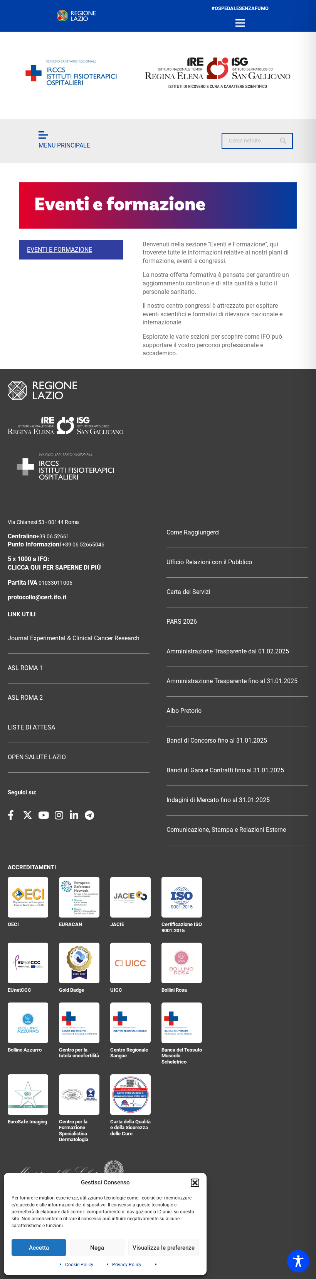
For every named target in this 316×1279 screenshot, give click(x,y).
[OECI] (28, 897)
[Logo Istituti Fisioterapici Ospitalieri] (158, 425)
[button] (195, 1183)
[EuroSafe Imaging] (28, 1094)
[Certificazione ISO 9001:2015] (181, 897)
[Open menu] (240, 23)
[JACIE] (130, 897)
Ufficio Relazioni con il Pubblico (209, 562)
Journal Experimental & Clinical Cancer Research (74, 638)
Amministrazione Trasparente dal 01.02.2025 (227, 651)
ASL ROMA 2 (25, 697)
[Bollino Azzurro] (28, 1023)
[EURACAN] (79, 897)
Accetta (39, 1247)
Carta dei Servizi (188, 592)
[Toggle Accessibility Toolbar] (298, 1261)
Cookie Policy (79, 1264)
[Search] (283, 141)
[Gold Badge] (79, 963)
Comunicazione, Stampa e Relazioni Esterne (226, 829)
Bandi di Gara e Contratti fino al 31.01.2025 (225, 770)
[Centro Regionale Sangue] (130, 1023)
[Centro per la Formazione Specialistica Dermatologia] (79, 1094)
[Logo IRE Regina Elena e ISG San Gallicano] (158, 72)
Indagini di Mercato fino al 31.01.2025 (218, 800)
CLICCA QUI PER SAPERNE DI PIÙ (54, 567)
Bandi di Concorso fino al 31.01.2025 (216, 740)
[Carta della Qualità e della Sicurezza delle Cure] (130, 1094)
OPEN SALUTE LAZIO (37, 757)
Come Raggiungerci (193, 532)
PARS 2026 (181, 621)
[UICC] (130, 963)
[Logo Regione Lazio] (158, 390)
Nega (97, 1247)
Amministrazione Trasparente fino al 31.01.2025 (232, 681)
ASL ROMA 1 (25, 668)
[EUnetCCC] (28, 963)
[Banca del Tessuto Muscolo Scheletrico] (181, 1023)
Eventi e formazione (59, 249)
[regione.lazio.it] (76, 15)
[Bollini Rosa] (181, 963)
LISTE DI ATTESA (31, 727)
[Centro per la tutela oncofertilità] (79, 1023)
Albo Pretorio (184, 710)
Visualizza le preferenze (164, 1247)
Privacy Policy (126, 1264)
